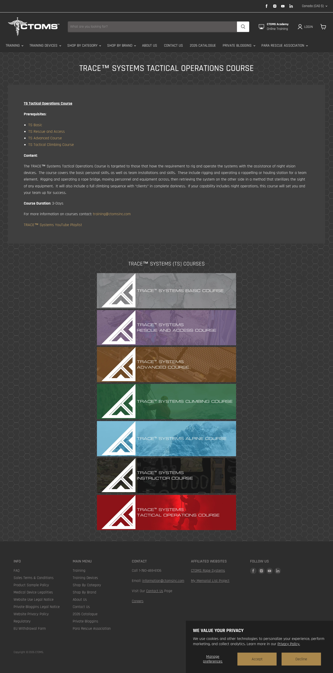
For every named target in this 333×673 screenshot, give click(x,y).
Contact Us (173, 45)
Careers (137, 601)
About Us (149, 45)
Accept (257, 659)
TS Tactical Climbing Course (51, 144)
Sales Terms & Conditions (33, 577)
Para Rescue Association (283, 45)
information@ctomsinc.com (163, 580)
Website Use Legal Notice (33, 599)
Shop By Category (83, 45)
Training (13, 45)
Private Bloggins (238, 45)
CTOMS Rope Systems (208, 570)
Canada (313, 6)
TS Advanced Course (45, 138)
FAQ (16, 570)
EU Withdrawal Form (30, 628)
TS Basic (35, 125)
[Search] (243, 27)
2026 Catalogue (203, 45)
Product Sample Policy (31, 585)
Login (308, 26)
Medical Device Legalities (33, 592)
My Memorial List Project (210, 580)
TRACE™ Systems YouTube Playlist (53, 224)
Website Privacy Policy (31, 614)
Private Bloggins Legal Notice (37, 606)
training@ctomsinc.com (112, 214)
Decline (301, 659)
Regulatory (22, 621)
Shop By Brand (120, 45)
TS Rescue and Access (46, 131)
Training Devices (44, 45)
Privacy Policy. (289, 643)
